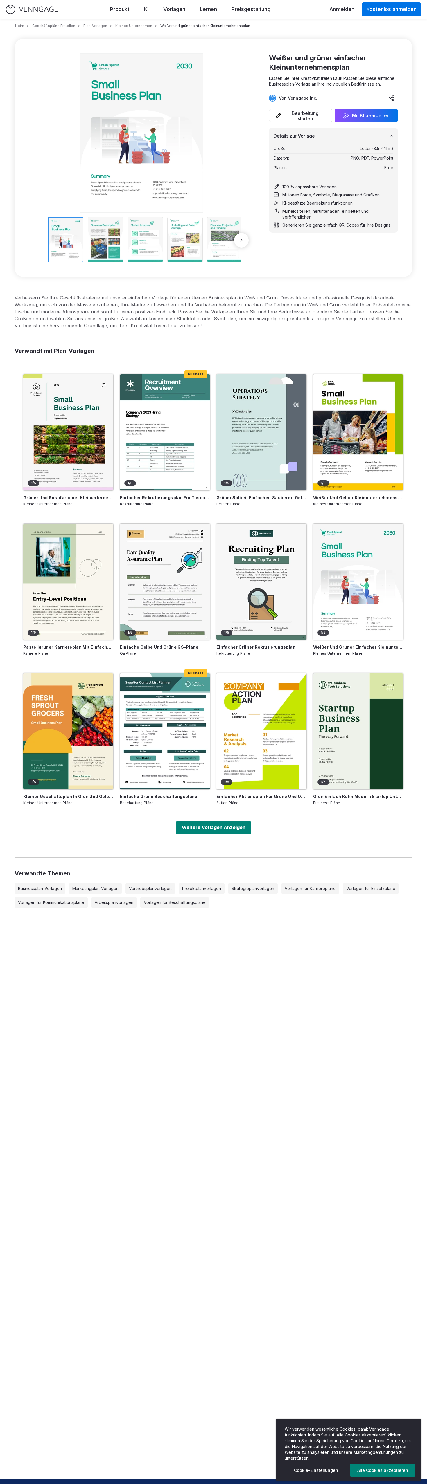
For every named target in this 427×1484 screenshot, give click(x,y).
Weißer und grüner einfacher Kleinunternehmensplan (358, 646)
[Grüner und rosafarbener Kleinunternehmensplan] (68, 432)
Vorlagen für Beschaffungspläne (175, 902)
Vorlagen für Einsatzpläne (370, 888)
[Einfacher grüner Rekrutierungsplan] (261, 582)
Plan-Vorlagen (95, 26)
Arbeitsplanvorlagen (114, 902)
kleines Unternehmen (133, 26)
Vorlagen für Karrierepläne (310, 888)
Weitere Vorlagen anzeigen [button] (213, 827)
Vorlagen (174, 9)
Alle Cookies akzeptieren (382, 1470)
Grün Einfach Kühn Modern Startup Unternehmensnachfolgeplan (358, 796)
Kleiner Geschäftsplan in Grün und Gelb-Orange (68, 796)
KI (146, 9)
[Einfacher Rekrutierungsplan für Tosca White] (165, 432)
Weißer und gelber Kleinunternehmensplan (358, 497)
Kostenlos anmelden (391, 9)
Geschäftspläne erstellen (53, 26)
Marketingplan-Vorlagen (95, 888)
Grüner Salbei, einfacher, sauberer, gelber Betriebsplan (261, 497)
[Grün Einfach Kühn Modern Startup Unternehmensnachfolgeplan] (358, 731)
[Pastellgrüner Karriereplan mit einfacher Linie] (68, 582)
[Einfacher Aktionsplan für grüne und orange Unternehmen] (261, 731)
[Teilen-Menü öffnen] (391, 98)
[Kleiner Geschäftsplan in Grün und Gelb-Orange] (68, 731)
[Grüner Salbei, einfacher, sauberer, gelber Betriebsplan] (261, 432)
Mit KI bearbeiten (371, 115)
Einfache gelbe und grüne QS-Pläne (159, 646)
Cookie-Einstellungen (316, 1470)
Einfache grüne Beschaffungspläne (159, 796)
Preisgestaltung (251, 9)
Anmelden (341, 9)
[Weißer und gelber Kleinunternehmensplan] (358, 432)
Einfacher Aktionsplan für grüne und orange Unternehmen (261, 796)
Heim (19, 26)
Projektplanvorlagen (201, 888)
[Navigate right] (241, 240)
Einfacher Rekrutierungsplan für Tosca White (165, 497)
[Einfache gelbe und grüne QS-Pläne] (165, 582)
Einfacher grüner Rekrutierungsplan (255, 646)
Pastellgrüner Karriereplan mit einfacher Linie (68, 646)
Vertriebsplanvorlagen (150, 888)
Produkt (120, 9)
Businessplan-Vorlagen (40, 888)
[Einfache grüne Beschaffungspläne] (165, 731)
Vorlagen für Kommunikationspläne (51, 902)
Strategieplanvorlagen (253, 888)
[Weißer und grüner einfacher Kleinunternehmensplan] (358, 582)
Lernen (208, 9)
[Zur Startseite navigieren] (32, 9)
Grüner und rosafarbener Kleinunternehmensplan (68, 497)
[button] (300, 115)
